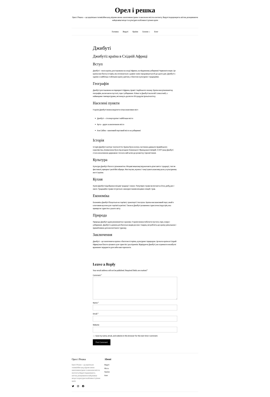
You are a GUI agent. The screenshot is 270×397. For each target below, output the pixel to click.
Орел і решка (135, 10)
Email (96, 313)
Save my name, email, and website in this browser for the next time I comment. (126, 336)
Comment (97, 275)
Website (96, 325)
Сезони (145, 31)
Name (96, 303)
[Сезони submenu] (149, 31)
